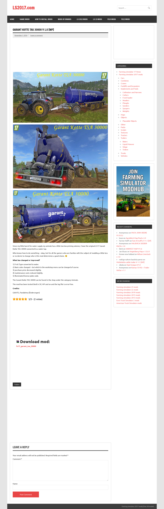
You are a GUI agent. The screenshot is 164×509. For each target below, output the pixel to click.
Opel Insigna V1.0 (134, 265)
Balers (125, 141)
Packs (123, 127)
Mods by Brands (64, 19)
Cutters (126, 95)
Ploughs (126, 103)
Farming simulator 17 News (130, 72)
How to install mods (43, 19)
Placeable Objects (130, 121)
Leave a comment (36, 35)
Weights (126, 111)
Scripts (123, 130)
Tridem (125, 149)
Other (123, 124)
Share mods (25, 19)
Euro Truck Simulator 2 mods (127, 300)
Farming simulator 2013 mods (128, 298)
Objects (124, 117)
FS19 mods (111, 19)
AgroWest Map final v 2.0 (136, 238)
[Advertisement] (60, 53)
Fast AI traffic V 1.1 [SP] (141, 241)
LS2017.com (24, 7)
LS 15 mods (97, 19)
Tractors (124, 135)
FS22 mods (125, 19)
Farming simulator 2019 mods (128, 292)
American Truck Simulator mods (129, 303)
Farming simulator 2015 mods (128, 295)
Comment (17, 459)
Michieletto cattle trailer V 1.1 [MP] (130, 262)
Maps (123, 114)
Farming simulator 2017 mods (131, 74)
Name (15, 484)
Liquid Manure (128, 144)
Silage (125, 147)
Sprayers (126, 108)
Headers (126, 100)
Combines (125, 81)
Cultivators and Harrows (132, 92)
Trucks (123, 153)
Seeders (126, 106)
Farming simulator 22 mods (127, 289)
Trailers (16, 384)
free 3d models (149, 506)
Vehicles (124, 156)
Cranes (123, 83)
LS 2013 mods (82, 19)
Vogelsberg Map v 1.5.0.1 (140, 251)
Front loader (127, 97)
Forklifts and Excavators (130, 86)
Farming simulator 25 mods (127, 287)
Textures (124, 132)
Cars (122, 78)
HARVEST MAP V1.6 (134, 249)
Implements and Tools (129, 89)
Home (12, 19)
